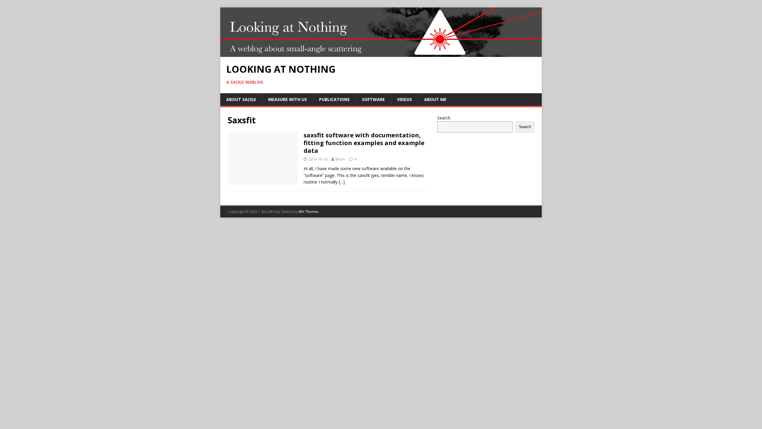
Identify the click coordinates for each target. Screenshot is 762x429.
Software (373, 99)
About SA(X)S (241, 99)
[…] (342, 182)
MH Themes (308, 211)
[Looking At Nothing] (381, 53)
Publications (334, 99)
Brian (340, 159)
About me (435, 99)
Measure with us (287, 99)
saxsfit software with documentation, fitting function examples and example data (364, 143)
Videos (404, 99)
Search (443, 118)
